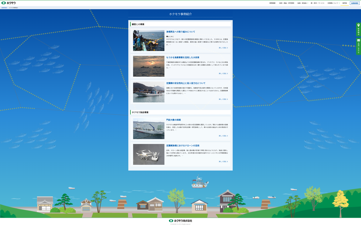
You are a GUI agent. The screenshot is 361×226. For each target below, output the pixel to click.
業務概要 (272, 3)
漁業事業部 (354, 3)
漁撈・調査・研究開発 (286, 3)
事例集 (344, 3)
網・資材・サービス (317, 3)
